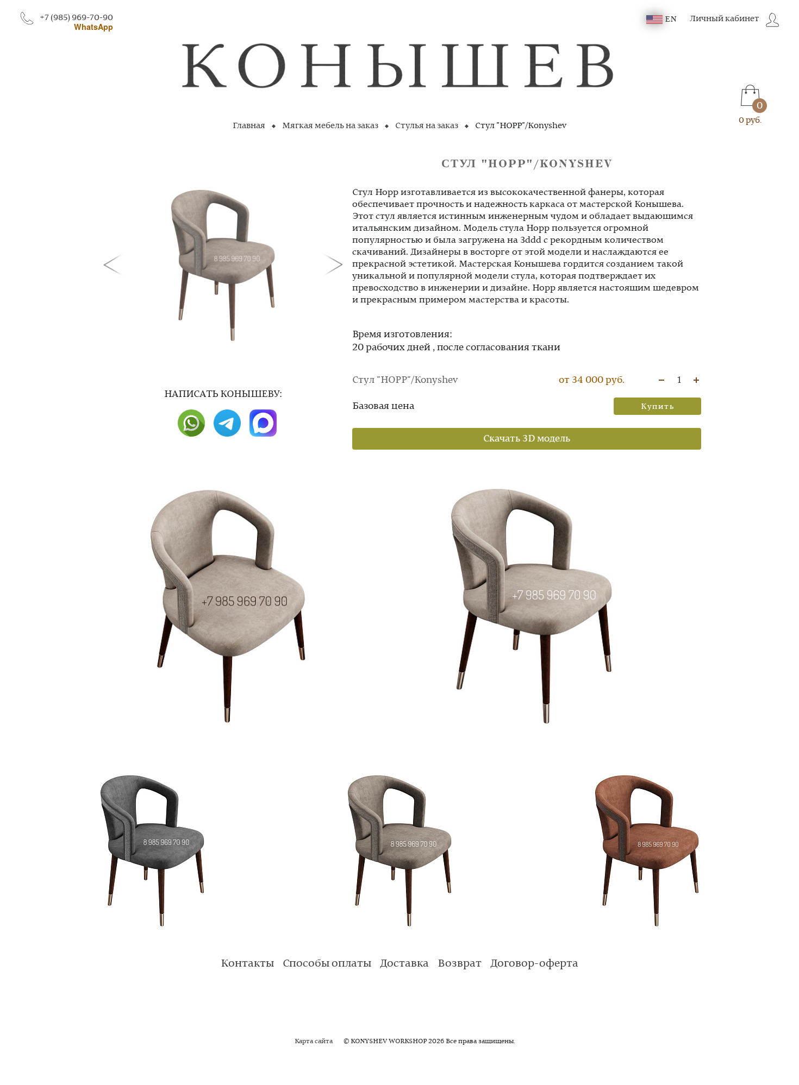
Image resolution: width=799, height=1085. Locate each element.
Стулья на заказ (426, 126)
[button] (115, 263)
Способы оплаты (327, 964)
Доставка (404, 964)
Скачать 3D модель (526, 438)
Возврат (460, 964)
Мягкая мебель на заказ (330, 126)
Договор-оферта (534, 964)
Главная (249, 126)
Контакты (247, 964)
